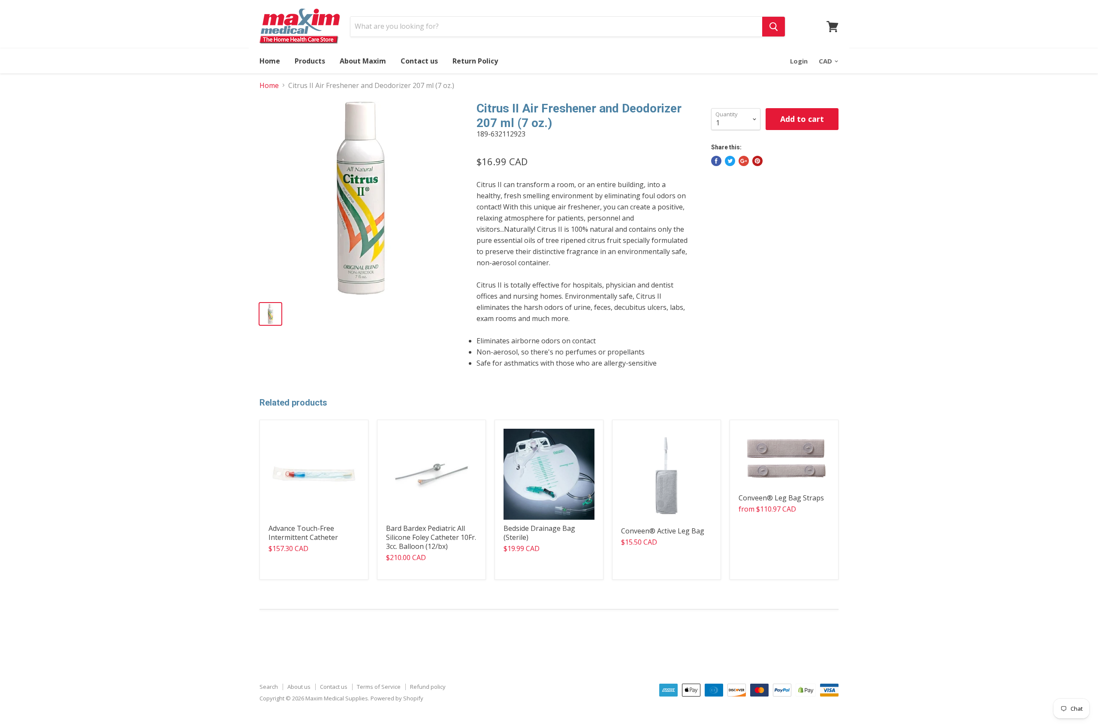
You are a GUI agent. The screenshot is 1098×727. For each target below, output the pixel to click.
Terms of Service (379, 687)
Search (268, 687)
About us (299, 687)
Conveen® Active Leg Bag (662, 531)
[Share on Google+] (744, 161)
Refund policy (428, 687)
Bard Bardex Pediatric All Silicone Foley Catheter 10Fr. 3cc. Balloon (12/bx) (431, 537)
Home (269, 61)
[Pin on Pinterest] (757, 161)
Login (799, 61)
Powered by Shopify (397, 698)
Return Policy (475, 61)
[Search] (773, 26)
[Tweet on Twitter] (730, 161)
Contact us (419, 61)
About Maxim (363, 61)
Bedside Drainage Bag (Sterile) (539, 533)
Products (310, 61)
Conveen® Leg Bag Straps (781, 498)
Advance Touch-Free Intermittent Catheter (303, 533)
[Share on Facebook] (716, 161)
